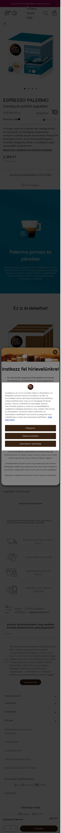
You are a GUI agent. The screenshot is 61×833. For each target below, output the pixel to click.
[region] (31, 416)
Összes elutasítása (30, 436)
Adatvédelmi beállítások (30, 444)
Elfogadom (30, 428)
